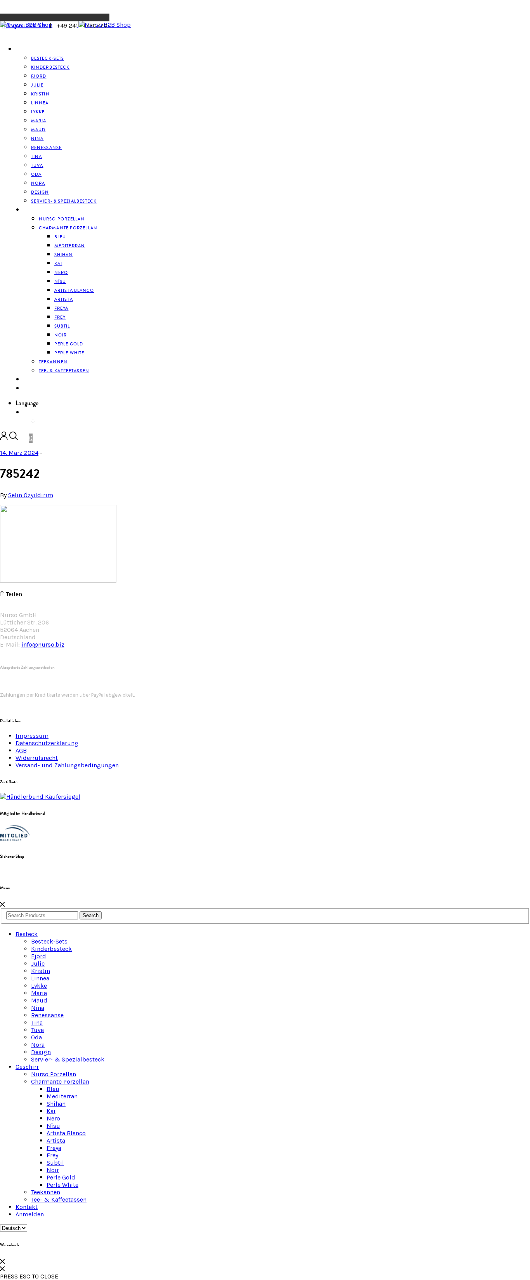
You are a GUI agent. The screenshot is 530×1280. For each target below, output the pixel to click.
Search (91, 915)
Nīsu (53, 1125)
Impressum (32, 735)
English (49, 421)
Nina (37, 1007)
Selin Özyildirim (30, 495)
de (26, 412)
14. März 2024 (19, 452)
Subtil (55, 1162)
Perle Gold (61, 1177)
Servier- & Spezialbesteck (64, 201)
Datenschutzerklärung (47, 743)
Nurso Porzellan (53, 1074)
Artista (56, 1140)
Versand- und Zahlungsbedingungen (67, 765)
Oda (36, 1037)
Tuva (37, 1030)
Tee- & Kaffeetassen (64, 371)
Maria (39, 993)
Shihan (63, 254)
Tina (37, 1022)
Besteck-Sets (49, 941)
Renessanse (46, 147)
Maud (39, 1000)
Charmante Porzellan (68, 228)
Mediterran (62, 1096)
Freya (54, 1148)
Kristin (40, 971)
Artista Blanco (74, 290)
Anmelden (36, 388)
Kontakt (27, 1207)
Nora (38, 1044)
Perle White (69, 353)
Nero (53, 1118)
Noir (53, 1170)
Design (41, 1052)
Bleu (53, 1089)
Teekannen (45, 1192)
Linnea (40, 978)
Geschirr (35, 210)
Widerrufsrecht (37, 757)
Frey (52, 1155)
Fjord (38, 956)
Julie (38, 963)
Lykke (39, 985)
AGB (21, 750)
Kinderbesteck (50, 67)
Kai (51, 1111)
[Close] (2, 904)
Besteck (26, 49)
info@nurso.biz (24, 25)
